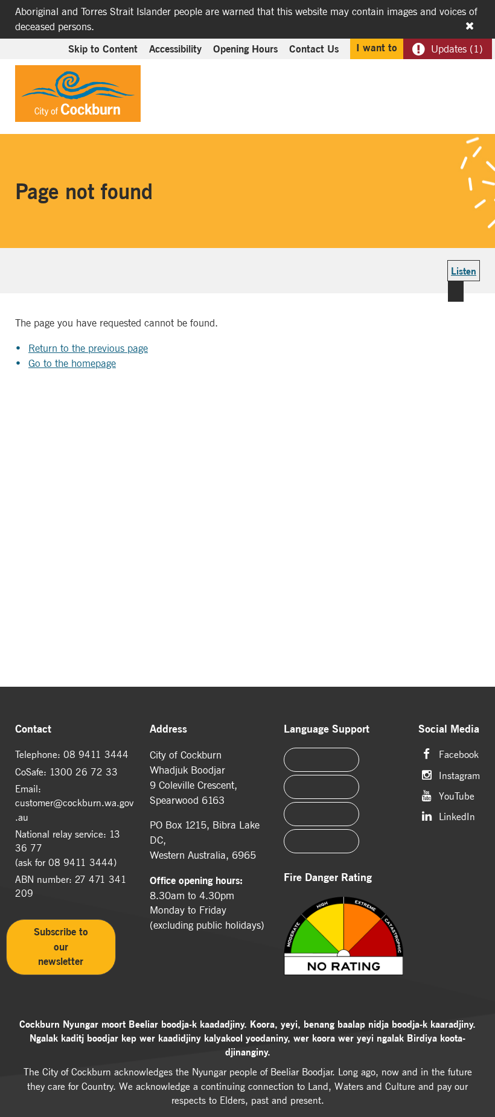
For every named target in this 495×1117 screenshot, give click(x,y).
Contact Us (314, 49)
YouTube (456, 795)
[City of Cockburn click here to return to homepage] (78, 96)
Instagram (459, 774)
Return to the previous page (88, 348)
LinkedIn (457, 815)
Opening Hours (245, 49)
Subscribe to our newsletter (61, 947)
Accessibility (175, 49)
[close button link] (469, 26)
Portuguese (321, 787)
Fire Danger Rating (328, 877)
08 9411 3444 (96, 754)
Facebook (459, 753)
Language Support (326, 729)
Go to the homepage (72, 363)
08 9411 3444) (82, 862)
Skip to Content (103, 49)
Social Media (448, 729)
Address (168, 729)
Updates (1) (457, 49)
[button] (442, 76)
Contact (33, 729)
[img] (343, 948)
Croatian (321, 841)
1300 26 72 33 (84, 772)
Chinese (321, 760)
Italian (321, 814)
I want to (376, 48)
